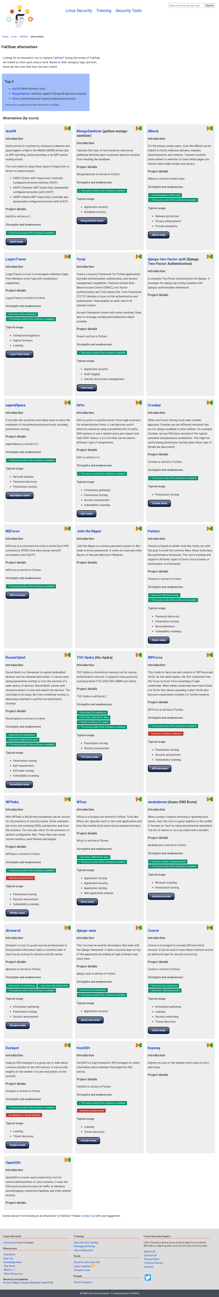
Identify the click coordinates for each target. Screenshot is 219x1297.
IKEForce (13, 531)
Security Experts (83, 1282)
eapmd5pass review (20, 495)
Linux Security (79, 10)
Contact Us (150, 1255)
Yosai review (87, 388)
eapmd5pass (16, 405)
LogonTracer (16, 259)
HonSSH (83, 1048)
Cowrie (153, 930)
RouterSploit (16, 657)
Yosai (81, 259)
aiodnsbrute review (161, 896)
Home (5, 36)
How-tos (8, 1258)
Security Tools (128, 10)
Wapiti (16, 1282)
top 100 (95, 1262)
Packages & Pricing (84, 1246)
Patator (154, 531)
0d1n (80, 405)
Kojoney (154, 1048)
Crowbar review (159, 503)
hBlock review (159, 235)
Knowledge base (13, 1262)
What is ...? (9, 1269)
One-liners (9, 1266)
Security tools (81, 1262)
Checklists (9, 1254)
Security (148, 1266)
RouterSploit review (19, 784)
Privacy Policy (151, 1259)
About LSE (150, 1251)
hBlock (16, 98)
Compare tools (82, 1270)
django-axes (86, 930)
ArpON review (16, 241)
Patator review (159, 640)
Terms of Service (153, 1263)
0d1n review (87, 513)
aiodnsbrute (157, 802)
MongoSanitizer (21, 93)
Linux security (11, 1242)
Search (210, 5)
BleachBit (35, 1282)
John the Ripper (89, 531)
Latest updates (82, 1266)
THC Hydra (85, 657)
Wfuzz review (87, 902)
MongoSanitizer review (92, 220)
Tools (14, 36)
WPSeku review (17, 913)
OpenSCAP (48, 1282)
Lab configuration (83, 1250)
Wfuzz (82, 802)
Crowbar (154, 405)
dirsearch (13, 930)
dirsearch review (18, 1025)
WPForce (155, 657)
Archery (7, 1282)
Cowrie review (159, 1030)
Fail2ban (24, 36)
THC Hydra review (89, 757)
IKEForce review (17, 595)
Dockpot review (17, 1145)
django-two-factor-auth (167, 259)
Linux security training (86, 1242)
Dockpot (12, 1048)
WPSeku (12, 802)
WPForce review (160, 768)
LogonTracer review (20, 354)
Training (103, 10)
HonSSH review (88, 1140)
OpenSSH (13, 1163)
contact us (87, 1215)
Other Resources (13, 1273)
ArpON (16, 88)
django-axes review (90, 1020)
